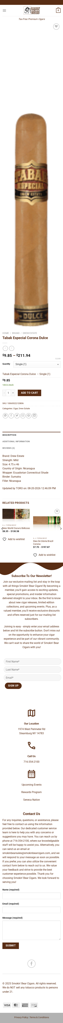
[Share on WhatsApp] (5, 415)
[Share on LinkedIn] (34, 415)
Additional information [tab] (16, 441)
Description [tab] (9, 435)
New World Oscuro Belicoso (16, 528)
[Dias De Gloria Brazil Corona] (47, 522)
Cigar (15, 408)
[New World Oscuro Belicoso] (16, 515)
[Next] (60, 535)
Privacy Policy (21, 1017)
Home (5, 333)
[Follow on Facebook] (31, 964)
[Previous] (2, 535)
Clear (58, 359)
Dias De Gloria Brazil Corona (43, 542)
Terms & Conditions (39, 1017)
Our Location (31, 723)
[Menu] (4, 10)
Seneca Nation (31, 799)
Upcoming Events (32, 784)
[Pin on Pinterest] (28, 415)
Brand (16, 333)
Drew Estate (30, 333)
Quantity (6, 364)
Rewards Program (31, 792)
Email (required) (10, 903)
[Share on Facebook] (11, 415)
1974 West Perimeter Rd (31, 729)
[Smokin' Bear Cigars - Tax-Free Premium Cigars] (31, 10)
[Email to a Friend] (23, 415)
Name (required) (10, 889)
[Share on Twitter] (17, 415)
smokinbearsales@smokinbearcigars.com (26, 853)
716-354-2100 (31, 761)
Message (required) (12, 917)
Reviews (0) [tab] (8, 448)
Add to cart (29, 392)
